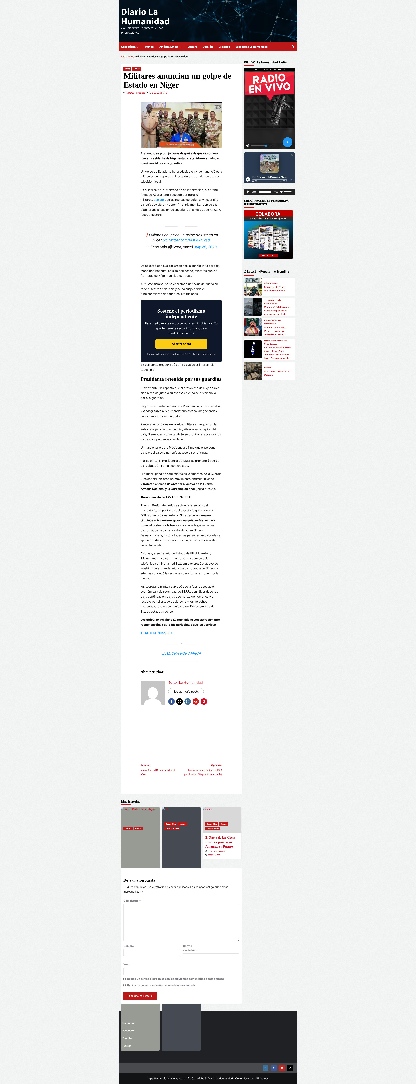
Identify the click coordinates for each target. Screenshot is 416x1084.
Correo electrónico (190, 948)
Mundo (149, 47)
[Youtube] (282, 1068)
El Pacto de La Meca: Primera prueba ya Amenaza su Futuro (275, 331)
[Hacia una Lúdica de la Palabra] (253, 371)
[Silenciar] (281, 191)
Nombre (129, 946)
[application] (269, 192)
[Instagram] (265, 1068)
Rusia (286, 340)
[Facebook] (274, 1068)
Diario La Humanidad (145, 16)
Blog (131, 56)
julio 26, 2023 (156, 93)
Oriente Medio (213, 828)
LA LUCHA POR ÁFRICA (181, 653)
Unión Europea (172, 828)
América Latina (168, 47)
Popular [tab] (266, 271)
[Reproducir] (248, 191)
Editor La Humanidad (135, 93)
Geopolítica (128, 47)
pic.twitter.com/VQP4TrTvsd (186, 240)
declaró (159, 199)
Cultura (192, 47)
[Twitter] (290, 1068)
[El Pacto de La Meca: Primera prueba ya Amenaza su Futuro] (253, 327)
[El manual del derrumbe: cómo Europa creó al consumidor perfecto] (253, 306)
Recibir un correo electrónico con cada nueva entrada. (161, 985)
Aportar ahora (181, 344)
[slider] (265, 192)
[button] (293, 47)
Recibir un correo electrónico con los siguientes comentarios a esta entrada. (176, 978)
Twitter (126, 1045)
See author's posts (186, 691)
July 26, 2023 (205, 247)
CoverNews (242, 1078)
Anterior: (158, 770)
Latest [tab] (251, 271)
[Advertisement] (181, 734)
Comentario (132, 900)
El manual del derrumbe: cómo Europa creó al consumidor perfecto (277, 310)
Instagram (128, 1023)
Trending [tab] (282, 271)
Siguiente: (203, 770)
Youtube (127, 1038)
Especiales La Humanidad (252, 47)
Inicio (124, 56)
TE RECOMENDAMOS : (156, 633)
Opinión (208, 47)
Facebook (128, 1030)
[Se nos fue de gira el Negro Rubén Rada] (140, 820)
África (127, 69)
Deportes (224, 47)
